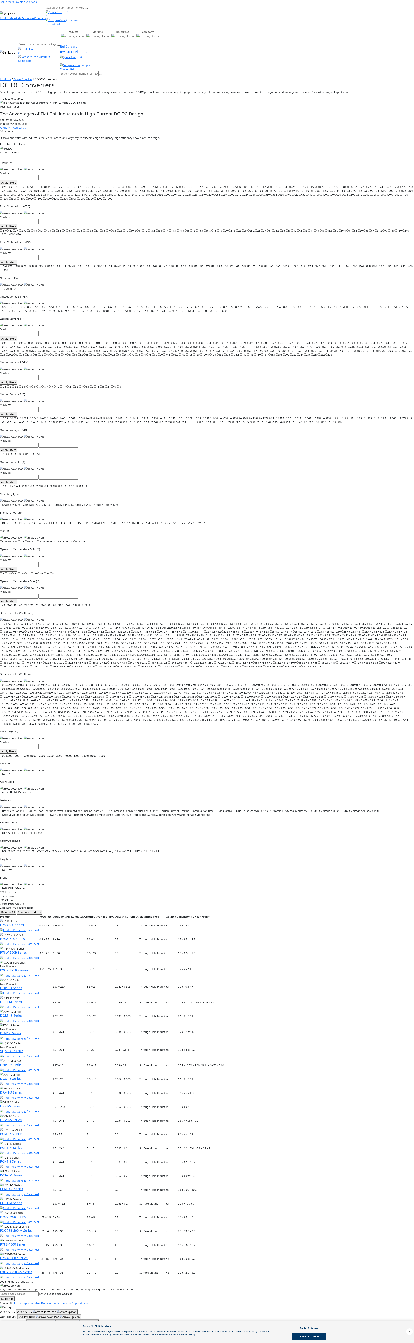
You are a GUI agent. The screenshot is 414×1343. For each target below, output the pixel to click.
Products (5, 18)
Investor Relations (26, 2)
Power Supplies (22, 79)
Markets (16, 18)
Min (2, 173)
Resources (27, 18)
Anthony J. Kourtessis (13, 127)
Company (40, 18)
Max (8, 173)
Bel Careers (7, 2)
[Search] (86, 8)
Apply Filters (8, 182)
